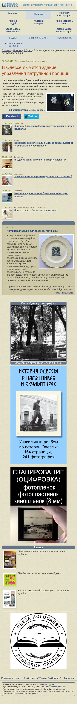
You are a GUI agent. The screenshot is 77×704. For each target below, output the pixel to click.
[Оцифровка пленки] (38, 542)
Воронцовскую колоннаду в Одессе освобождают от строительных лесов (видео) (43, 144)
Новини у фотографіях (64, 14)
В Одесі (13, 37)
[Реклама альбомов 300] (38, 463)
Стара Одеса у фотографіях (38, 303)
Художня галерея (39, 22)
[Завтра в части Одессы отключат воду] (7, 214)
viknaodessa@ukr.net (55, 687)
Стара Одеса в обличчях (12, 30)
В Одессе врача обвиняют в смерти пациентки (40, 159)
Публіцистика (64, 37)
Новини (38, 14)
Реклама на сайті (10, 678)
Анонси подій (13, 22)
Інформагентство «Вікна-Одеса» (27, 110)
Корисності (70, 678)
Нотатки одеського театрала (13, 44)
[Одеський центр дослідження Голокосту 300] (38, 668)
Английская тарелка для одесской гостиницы (32, 231)
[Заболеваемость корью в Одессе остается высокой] (7, 180)
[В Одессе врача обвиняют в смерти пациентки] (7, 163)
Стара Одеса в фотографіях (64, 30)
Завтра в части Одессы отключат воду (36, 210)
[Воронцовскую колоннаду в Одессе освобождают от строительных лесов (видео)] (7, 147)
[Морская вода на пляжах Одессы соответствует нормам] (7, 197)
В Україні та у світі (38, 37)
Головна (12, 13)
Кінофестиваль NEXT (64, 22)
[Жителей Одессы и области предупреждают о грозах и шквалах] (7, 130)
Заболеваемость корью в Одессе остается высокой (43, 176)
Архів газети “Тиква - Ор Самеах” (42, 678)
